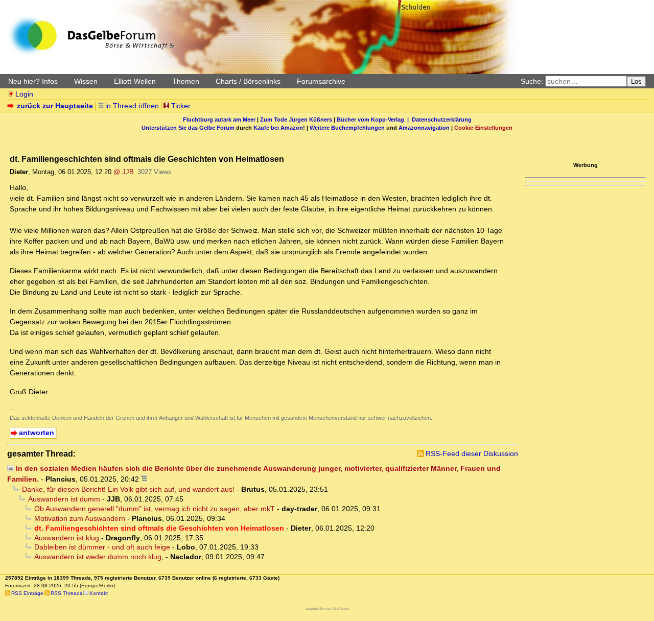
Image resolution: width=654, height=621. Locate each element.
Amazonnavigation (424, 128)
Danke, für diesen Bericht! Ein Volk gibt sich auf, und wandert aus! (128, 489)
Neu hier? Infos (33, 81)
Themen (185, 81)
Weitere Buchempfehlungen (347, 128)
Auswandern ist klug (66, 538)
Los (636, 81)
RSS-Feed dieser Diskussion (472, 453)
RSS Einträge (27, 593)
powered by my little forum (327, 608)
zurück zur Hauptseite (55, 106)
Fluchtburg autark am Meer (219, 119)
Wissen (86, 81)
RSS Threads (66, 593)
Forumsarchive (321, 81)
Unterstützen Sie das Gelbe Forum (188, 128)
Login (24, 94)
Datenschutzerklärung (442, 119)
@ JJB (123, 172)
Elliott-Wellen (135, 81)
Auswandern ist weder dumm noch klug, (99, 557)
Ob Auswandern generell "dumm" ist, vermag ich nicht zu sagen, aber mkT (154, 509)
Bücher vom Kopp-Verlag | (374, 119)
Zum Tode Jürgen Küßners (296, 119)
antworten (36, 432)
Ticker (181, 106)
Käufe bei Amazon (278, 128)
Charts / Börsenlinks (248, 81)
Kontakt (98, 593)
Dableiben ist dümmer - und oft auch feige (102, 547)
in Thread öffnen (132, 106)
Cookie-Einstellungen (483, 128)
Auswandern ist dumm (64, 499)
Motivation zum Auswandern (79, 518)
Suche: (532, 81)
